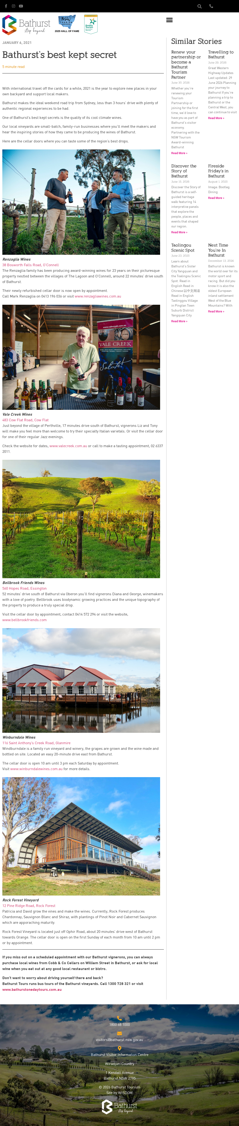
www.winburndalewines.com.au (36, 769)
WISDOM (125, 1093)
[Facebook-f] (6, 6)
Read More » (179, 153)
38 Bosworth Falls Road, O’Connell (30, 265)
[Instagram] (13, 6)
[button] (199, 6)
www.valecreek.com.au (68, 446)
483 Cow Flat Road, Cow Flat (25, 420)
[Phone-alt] (211, 6)
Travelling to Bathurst (221, 55)
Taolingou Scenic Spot (182, 248)
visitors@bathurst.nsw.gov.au (119, 1040)
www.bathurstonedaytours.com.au (32, 989)
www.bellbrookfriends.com (24, 620)
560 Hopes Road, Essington (24, 589)
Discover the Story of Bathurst (184, 171)
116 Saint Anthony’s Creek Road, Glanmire (36, 743)
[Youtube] (21, 6)
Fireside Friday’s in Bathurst (218, 171)
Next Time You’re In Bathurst (218, 250)
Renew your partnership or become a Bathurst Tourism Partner (186, 65)
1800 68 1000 (119, 1025)
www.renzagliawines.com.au (98, 296)
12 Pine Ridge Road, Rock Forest (28, 906)
